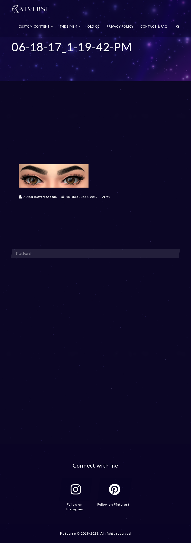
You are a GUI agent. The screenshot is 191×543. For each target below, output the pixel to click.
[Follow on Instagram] (76, 489)
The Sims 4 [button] (69, 26)
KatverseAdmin (45, 196)
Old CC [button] (93, 26)
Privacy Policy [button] (120, 26)
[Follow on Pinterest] (114, 489)
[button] (177, 28)
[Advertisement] (95, 129)
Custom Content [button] (35, 26)
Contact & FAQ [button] (153, 26)
